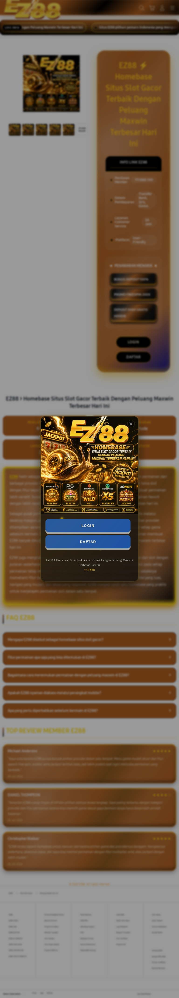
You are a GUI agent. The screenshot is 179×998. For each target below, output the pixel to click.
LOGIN (88, 526)
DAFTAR (88, 542)
